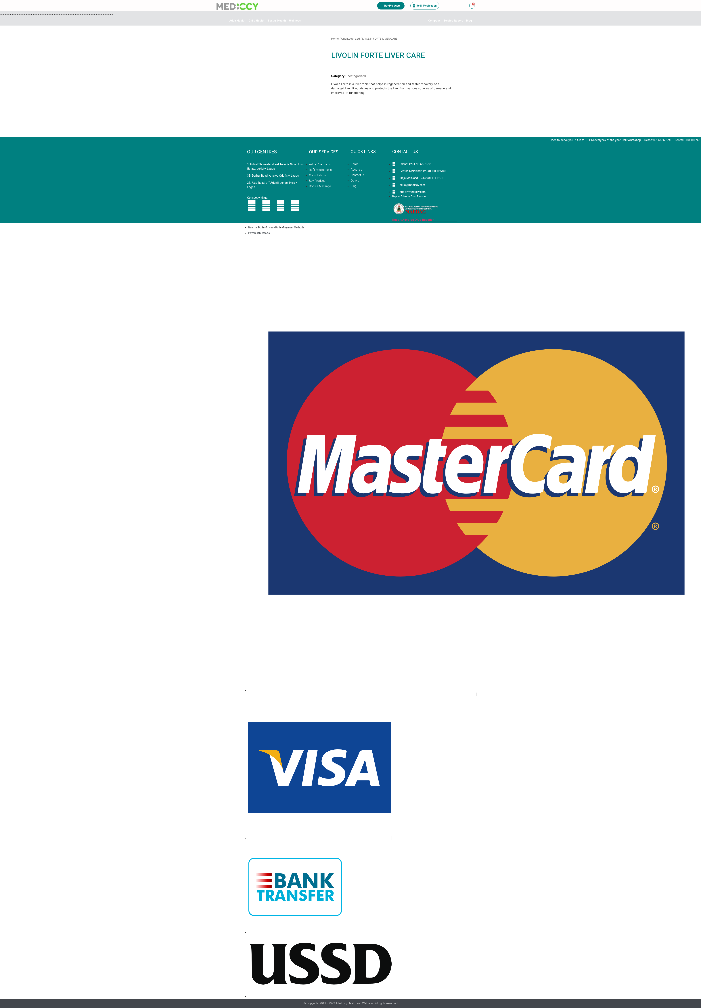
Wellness (295, 20)
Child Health (257, 20)
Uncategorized (350, 38)
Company (434, 20)
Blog (469, 20)
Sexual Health (277, 20)
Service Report (453, 20)
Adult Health (237, 20)
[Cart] (471, 6)
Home (335, 38)
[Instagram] (280, 205)
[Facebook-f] (266, 205)
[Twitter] (251, 205)
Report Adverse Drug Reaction (413, 219)
